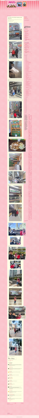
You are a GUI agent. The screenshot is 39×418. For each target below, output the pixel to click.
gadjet (29, 153)
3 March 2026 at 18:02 (10, 372)
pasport (31, 192)
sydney (29, 211)
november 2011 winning (30, 186)
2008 (25, 112)
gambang (31, 153)
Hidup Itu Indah (26, 31)
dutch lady (31, 144)
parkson (30, 192)
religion (29, 201)
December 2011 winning (30, 140)
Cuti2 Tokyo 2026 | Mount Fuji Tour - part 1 (28, 88)
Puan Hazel (10, 371)
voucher (29, 217)
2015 (25, 106)
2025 (25, 98)
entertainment (30, 145)
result (31, 201)
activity (31, 121)
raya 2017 (29, 198)
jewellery (29, 162)
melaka (31, 179)
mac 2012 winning (30, 172)
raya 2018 (31, 198)
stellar (31, 209)
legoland (29, 169)
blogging (29, 132)
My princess (26, 35)
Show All (31, 53)
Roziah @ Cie (10, 377)
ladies (31, 168)
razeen (29, 200)
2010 (25, 110)
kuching (29, 168)
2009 (25, 111)
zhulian (30, 219)
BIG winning (30, 131)
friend (31, 152)
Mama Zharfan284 (26, 18)
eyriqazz (29, 146)
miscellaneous (30, 181)
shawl (30, 206)
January (26, 97)
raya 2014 (31, 197)
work (31, 218)
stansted (30, 209)
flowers (29, 150)
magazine (31, 173)
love (31, 171)
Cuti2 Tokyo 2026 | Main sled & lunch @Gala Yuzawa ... (28, 93)
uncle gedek (10, 374)
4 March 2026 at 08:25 (10, 381)
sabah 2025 (30, 202)
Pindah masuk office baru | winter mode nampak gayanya (28, 87)
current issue (30, 138)
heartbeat (31, 156)
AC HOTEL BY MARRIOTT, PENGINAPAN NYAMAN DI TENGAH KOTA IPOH (28, 39)
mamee (29, 174)
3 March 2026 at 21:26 (10, 378)
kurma (30, 168)
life (31, 169)
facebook (31, 146)
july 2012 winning (30, 163)
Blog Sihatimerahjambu (27, 47)
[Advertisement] (19, 11)
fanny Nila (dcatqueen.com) (11, 394)
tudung (29, 214)
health (29, 156)
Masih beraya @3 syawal (27, 63)
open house (29, 190)
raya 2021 (29, 199)
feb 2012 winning (30, 148)
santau (31, 202)
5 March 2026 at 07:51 (10, 399)
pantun (31, 191)
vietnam (29, 216)
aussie (30, 129)
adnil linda (10, 383)
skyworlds (29, 208)
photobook (29, 193)
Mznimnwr (10, 386)
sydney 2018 (31, 211)
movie (31, 182)
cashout (29, 134)
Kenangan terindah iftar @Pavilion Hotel (28, 71)
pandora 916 (30, 191)
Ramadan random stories (27, 68)
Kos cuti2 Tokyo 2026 (27, 70)
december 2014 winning (30, 141)
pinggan (31, 194)
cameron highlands (30, 133)
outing (31, 190)
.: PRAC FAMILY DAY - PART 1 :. (27, 46)
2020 (25, 102)
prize (31, 195)
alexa (31, 122)
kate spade (31, 167)
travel (31, 213)
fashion (30, 147)
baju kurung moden (30, 130)
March (26, 60)
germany (31, 154)
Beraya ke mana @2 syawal (27, 64)
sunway (31, 210)
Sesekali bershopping (26, 37)
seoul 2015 (31, 203)
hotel (31, 157)
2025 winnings (30, 120)
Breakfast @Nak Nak (27, 61)
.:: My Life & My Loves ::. (27, 43)
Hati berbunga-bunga (27, 95)
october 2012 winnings (30, 187)
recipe (31, 200)
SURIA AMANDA (26, 33)
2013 (25, 108)
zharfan (29, 219)
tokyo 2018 (31, 212)
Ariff (31, 126)
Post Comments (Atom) (11, 404)
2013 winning (30, 115)
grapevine (29, 155)
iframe (31, 158)
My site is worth (26, 28)
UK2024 (31, 214)
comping (29, 135)
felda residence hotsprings (30, 149)
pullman (30, 196)
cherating (30, 134)
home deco (30, 157)
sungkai (29, 210)
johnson (31, 162)
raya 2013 (29, 197)
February (26, 96)
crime (31, 137)
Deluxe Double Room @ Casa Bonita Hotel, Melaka (27, 44)
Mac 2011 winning (30, 172)
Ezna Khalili (10, 363)
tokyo (29, 212)
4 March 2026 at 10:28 (10, 392)
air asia (30, 122)
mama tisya (10, 380)
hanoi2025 (31, 155)
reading (30, 200)
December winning (30, 142)
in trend (29, 159)
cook (30, 136)
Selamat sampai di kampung (27, 67)
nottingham (30, 184)
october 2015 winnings (30, 189)
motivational (29, 182)
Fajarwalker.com (10, 367)
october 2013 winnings (30, 188)
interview (31, 159)
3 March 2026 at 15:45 (10, 369)
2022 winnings (30, 119)
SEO (29, 203)
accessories (29, 121)
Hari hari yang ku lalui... (27, 51)
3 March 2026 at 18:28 (10, 375)
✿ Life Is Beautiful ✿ (26, 35)
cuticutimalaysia (30, 138)
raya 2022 (31, 199)
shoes (31, 206)
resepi (30, 201)
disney (29, 143)
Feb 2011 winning (30, 147)
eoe (31, 145)
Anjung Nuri (31, 123)
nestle (31, 183)
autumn (31, 129)
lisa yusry (31, 170)
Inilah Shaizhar (26, 49)
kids (31, 167)
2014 (25, 107)
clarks (31, 134)
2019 (25, 103)
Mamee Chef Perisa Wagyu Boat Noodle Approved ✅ (28, 52)
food (31, 150)
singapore (31, 207)
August (26, 56)
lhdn (30, 169)
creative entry (30, 137)
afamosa (29, 122)
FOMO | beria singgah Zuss (27, 89)
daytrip (29, 139)
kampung (29, 167)
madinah (29, 173)
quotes (31, 196)
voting (31, 216)
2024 (25, 99)
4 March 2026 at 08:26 (10, 384)
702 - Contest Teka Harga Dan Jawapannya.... (27, 50)
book (30, 132)
